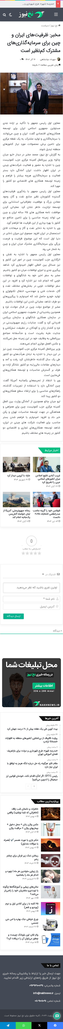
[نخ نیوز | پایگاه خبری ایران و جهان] (32, 14)
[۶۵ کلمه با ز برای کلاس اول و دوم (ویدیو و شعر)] (50, 908)
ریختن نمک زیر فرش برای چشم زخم (22, 857)
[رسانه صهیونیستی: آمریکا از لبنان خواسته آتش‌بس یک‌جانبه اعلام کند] (16, 499)
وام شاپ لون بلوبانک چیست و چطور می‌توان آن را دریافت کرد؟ (22, 936)
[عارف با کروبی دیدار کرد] (16, 464)
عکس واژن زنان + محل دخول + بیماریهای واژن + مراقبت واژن (22, 826)
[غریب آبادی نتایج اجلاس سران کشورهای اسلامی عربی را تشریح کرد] (46, 464)
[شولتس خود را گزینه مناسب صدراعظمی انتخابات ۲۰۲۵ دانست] (46, 499)
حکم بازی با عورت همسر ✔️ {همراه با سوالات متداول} (21, 842)
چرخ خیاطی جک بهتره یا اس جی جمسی (21, 921)
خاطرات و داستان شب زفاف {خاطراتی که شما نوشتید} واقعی (22, 811)
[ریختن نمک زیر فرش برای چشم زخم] (50, 860)
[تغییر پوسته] (10, 16)
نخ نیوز (54, 25)
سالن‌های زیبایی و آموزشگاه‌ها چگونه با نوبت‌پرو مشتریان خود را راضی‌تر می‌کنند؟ (20, 890)
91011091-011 (40, 1001)
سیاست (45, 25)
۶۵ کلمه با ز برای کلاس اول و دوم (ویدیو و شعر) (21, 905)
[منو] (56, 16)
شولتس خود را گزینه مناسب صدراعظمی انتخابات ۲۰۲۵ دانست (46, 514)
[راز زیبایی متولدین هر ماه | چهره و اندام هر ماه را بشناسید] (50, 876)
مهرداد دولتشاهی (48, 59)
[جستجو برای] (4, 16)
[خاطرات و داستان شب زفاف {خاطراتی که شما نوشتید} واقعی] (50, 813)
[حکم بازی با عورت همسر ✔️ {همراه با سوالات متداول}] (50, 845)
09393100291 (36, 985)
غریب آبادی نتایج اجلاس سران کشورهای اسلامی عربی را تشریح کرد (48, 479)
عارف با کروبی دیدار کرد (18, 475)
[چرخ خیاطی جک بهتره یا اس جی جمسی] (50, 924)
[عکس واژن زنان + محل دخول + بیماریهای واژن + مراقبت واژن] (50, 829)
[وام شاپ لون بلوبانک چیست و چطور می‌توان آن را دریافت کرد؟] (50, 939)
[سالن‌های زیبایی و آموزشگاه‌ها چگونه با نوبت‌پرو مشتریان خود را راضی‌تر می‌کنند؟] (50, 891)
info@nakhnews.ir (43, 993)
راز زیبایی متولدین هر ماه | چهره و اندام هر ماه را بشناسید (21, 873)
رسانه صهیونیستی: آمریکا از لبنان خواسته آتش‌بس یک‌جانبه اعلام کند (16, 514)
